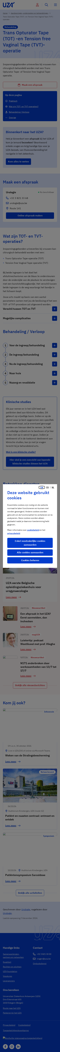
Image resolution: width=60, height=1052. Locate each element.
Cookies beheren (30, 560)
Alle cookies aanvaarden (30, 552)
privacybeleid (13, 533)
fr (47, 487)
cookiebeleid (33, 530)
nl (53, 487)
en (41, 487)
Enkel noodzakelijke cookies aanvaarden (30, 542)
